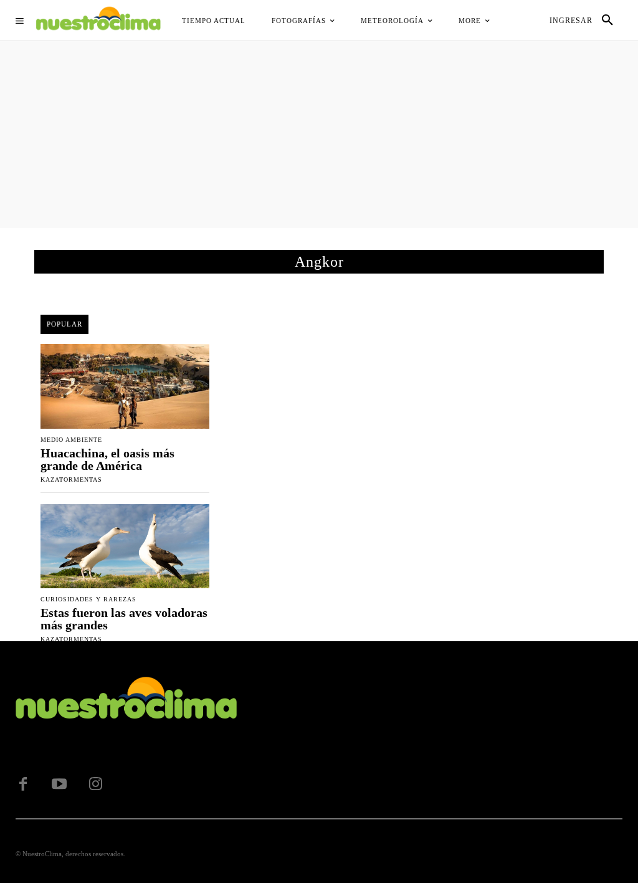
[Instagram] (95, 784)
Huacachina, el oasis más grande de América (107, 459)
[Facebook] (23, 784)
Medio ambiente (71, 440)
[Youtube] (59, 784)
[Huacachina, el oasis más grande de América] (124, 386)
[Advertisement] (319, 134)
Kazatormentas (71, 479)
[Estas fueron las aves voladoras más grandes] (124, 546)
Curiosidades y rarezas (88, 599)
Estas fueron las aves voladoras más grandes (123, 619)
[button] (607, 21)
